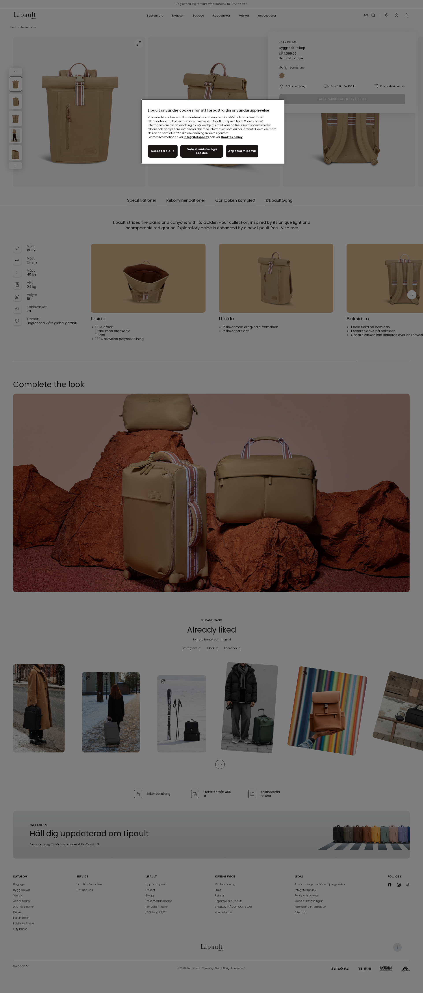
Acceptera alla (162, 151)
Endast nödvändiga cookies (202, 151)
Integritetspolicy (196, 137)
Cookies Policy (232, 137)
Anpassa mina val (242, 151)
